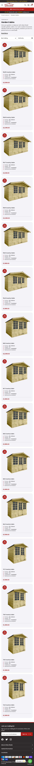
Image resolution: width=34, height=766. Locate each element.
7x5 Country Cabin (8, 660)
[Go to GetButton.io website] (30, 764)
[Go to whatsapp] (30, 761)
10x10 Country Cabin (9, 72)
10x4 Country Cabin (9, 298)
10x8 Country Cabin (9, 117)
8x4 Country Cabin (8, 524)
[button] (32, 5)
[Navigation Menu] (2, 5)
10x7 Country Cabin (9, 162)
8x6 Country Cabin (8, 434)
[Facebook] (2, 739)
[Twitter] (7, 739)
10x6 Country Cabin (9, 208)
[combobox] (25, 5)
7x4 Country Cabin (8, 705)
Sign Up (24, 734)
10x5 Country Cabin (9, 253)
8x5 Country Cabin (8, 479)
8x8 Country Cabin (8, 343)
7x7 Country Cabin (8, 569)
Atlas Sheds (9, 4)
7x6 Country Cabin (8, 614)
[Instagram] (11, 739)
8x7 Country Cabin (8, 388)
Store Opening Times (12, 1)
